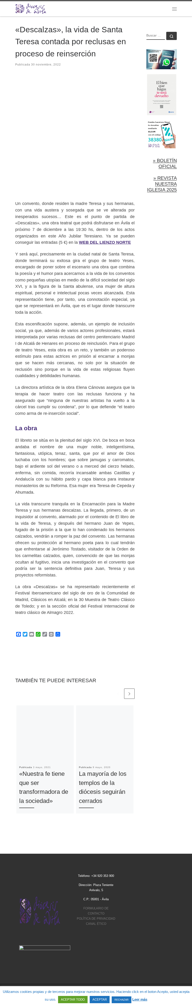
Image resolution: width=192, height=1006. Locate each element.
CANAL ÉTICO (96, 924)
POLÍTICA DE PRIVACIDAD (96, 918)
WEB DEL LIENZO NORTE (105, 242)
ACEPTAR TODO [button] (73, 999)
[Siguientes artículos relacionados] (129, 694)
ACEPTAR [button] (99, 999)
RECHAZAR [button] (121, 999)
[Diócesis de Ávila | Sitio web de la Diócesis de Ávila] (31, 8)
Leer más (139, 999)
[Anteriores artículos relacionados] (118, 694)
